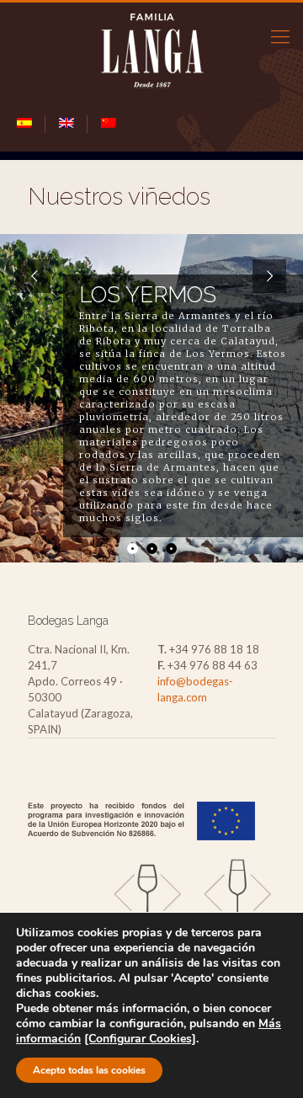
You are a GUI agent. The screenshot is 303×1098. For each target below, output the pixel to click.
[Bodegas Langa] (151, 51)
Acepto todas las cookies (89, 1070)
